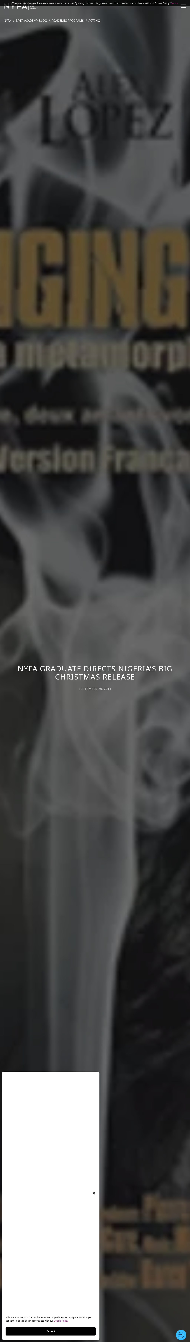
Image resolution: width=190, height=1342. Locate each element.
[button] (94, 1193)
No (176, 3)
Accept (50, 1331)
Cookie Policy (61, 1320)
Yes (172, 3)
